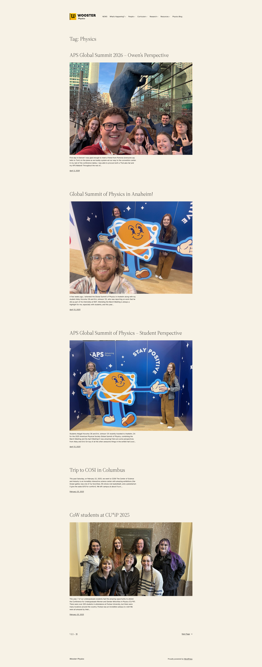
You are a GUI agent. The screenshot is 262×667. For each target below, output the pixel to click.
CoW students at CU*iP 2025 (99, 515)
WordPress (188, 659)
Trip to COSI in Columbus (97, 470)
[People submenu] (134, 16)
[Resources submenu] (169, 16)
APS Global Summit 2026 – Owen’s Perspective (119, 55)
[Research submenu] (157, 16)
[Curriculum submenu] (146, 16)
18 (76, 634)
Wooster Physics (77, 659)
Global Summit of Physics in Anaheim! (111, 194)
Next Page (187, 634)
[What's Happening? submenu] (125, 16)
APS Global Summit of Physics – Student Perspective (126, 333)
